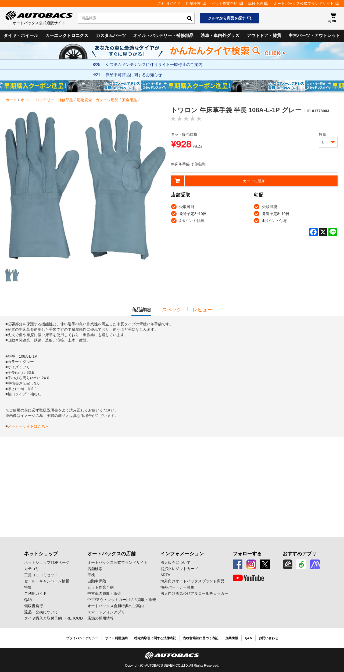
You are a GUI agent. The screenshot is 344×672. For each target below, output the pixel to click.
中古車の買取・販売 (104, 593)
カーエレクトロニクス (66, 35)
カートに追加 (254, 181)
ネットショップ (41, 553)
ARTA (165, 575)
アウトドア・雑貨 (264, 35)
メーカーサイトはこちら (28, 426)
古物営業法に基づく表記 (200, 638)
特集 (28, 587)
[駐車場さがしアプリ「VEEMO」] (301, 564)
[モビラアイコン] (315, 564)
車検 (91, 575)
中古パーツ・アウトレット (314, 35)
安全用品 (129, 100)
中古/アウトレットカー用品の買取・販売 (121, 599)
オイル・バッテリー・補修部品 (163, 35)
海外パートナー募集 (177, 587)
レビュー (202, 309)
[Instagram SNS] (251, 564)
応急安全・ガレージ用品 (97, 100)
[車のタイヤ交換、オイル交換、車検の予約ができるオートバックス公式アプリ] (287, 564)
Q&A (28, 599)
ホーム (11, 100)
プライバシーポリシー (82, 638)
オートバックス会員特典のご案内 (115, 606)
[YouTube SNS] (248, 578)
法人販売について (175, 562)
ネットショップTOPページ (47, 562)
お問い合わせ (268, 638)
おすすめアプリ (300, 553)
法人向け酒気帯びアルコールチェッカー (194, 593)
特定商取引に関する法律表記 (155, 638)
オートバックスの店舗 (111, 553)
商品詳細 (141, 311)
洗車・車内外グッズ (220, 35)
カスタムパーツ (111, 35)
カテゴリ (31, 569)
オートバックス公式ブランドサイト (304, 3)
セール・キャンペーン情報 (46, 581)
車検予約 (255, 3)
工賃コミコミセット (41, 575)
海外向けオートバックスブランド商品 (192, 581)
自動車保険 (96, 581)
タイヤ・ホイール (21, 35)
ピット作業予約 (224, 3)
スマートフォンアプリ (106, 612)
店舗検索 (193, 3)
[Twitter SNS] (265, 564)
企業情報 (231, 638)
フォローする (247, 553)
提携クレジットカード (179, 569)
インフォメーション (182, 553)
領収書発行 (33, 606)
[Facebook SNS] (237, 564)
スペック (171, 309)
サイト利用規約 (116, 638)
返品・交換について (41, 612)
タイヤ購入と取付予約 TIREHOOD (53, 618)
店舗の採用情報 (100, 618)
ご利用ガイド (169, 3)
